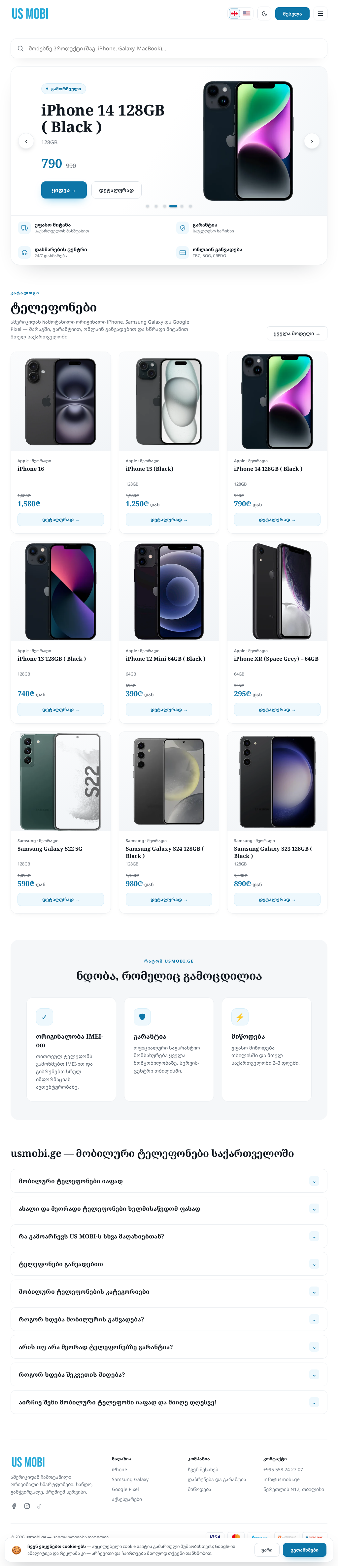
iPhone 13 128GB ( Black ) (51, 658)
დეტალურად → (61, 519)
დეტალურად (116, 190)
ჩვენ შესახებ (203, 1469)
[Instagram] (27, 1506)
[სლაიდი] (148, 206)
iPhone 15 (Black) (150, 468)
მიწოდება (199, 1489)
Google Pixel (125, 1489)
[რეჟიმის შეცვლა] (264, 13)
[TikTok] (40, 1506)
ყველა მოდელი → (297, 333)
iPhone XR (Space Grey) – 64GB (276, 658)
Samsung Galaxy (130, 1479)
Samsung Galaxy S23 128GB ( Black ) (273, 852)
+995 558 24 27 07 (283, 1469)
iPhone (119, 1469)
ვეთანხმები (305, 1550)
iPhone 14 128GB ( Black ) (268, 468)
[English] (246, 13)
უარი (267, 1550)
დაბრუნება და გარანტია (217, 1479)
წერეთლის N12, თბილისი (293, 1489)
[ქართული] (234, 13)
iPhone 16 (30, 468)
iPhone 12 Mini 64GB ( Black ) (166, 658)
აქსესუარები (127, 1499)
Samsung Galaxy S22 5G (50, 848)
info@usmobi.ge (281, 1479)
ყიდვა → (64, 190)
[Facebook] (14, 1506)
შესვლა (292, 14)
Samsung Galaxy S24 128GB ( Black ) (165, 852)
